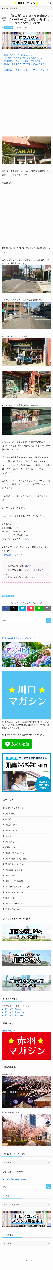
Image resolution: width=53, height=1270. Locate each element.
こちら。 (31, 566)
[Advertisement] (26, 101)
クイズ (8, 836)
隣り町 (8, 819)
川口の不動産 (11, 825)
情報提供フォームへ (13, 554)
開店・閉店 (8, 27)
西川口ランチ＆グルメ (15, 864)
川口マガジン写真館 (14, 881)
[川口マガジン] (26, 3)
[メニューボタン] (3, 3)
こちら (26, 539)
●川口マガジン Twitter (11, 1009)
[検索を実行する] (48, 620)
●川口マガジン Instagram (13, 1012)
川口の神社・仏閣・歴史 (16, 859)
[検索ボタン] (50, 3)
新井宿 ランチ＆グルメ (15, 808)
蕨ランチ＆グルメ (13, 909)
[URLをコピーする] (47, 608)
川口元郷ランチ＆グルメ (16, 870)
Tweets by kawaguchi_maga (14, 1179)
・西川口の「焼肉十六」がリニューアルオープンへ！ (25, 70)
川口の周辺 (10, 814)
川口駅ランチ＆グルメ (15, 853)
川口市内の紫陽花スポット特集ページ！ (19, 638)
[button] (6, 608)
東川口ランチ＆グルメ (15, 892)
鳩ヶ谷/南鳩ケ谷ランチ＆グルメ (19, 887)
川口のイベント (12, 831)
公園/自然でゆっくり (14, 847)
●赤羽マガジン (8, 1031)
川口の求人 (10, 842)
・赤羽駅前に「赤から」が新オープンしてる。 (22, 61)
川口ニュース (11, 875)
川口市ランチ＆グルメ (15, 904)
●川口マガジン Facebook (13, 1015)
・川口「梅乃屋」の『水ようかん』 (17, 55)
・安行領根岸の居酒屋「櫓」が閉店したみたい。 (23, 58)
